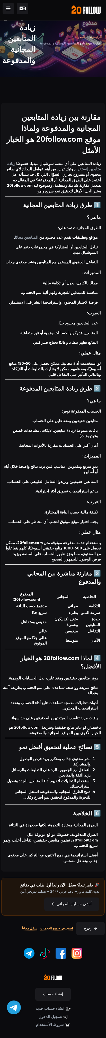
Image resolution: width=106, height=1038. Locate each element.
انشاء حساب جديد (50, 1008)
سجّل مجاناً (29, 928)
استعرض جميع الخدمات (56, 928)
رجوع (88, 928)
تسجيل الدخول (50, 1016)
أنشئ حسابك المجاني (74, 904)
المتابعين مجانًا (26, 237)
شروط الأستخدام (50, 1024)
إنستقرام (81, 169)
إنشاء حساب (53, 994)
